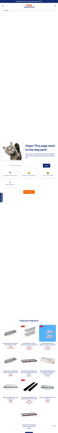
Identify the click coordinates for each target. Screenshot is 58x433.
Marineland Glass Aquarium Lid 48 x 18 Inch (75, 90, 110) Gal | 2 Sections (29, 372)
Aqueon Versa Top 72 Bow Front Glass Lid (47, 398)
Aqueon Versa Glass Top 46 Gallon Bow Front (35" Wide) (10, 371)
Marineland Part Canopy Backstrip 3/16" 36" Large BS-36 (29, 344)
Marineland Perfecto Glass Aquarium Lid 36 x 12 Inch (29, 425)
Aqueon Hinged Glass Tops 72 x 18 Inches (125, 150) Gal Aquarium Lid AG (47, 372)
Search (46, 165)
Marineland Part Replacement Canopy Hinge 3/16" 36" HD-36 (29, 398)
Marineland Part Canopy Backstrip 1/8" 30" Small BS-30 (47, 344)
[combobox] (29, 10)
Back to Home (29, 192)
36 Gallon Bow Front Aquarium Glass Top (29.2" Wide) (10, 344)
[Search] (3, 10)
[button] (55, 5)
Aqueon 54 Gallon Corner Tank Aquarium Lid (10, 398)
